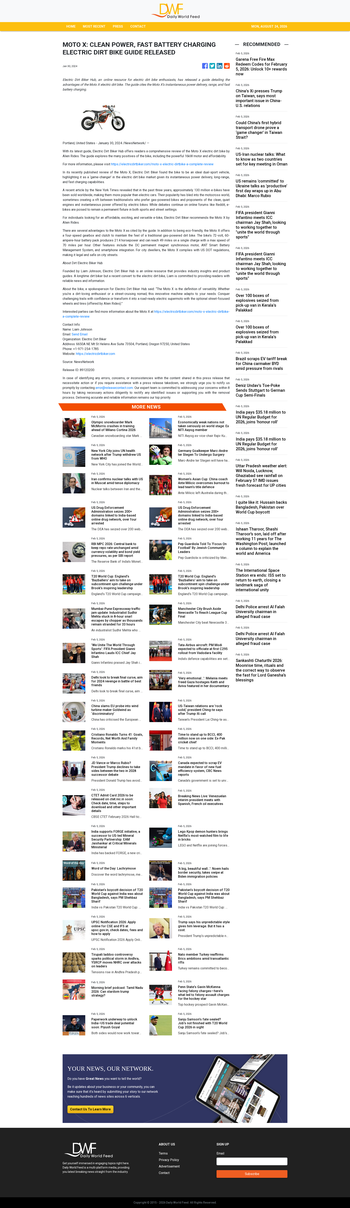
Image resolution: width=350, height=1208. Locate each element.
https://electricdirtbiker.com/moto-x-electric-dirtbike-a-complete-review (162, 164)
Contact (164, 1173)
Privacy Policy (169, 1160)
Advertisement (169, 1166)
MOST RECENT (94, 26)
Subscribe (252, 1174)
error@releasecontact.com (114, 388)
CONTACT (138, 26)
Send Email (80, 334)
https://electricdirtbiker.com (95, 354)
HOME (71, 26)
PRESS (118, 26)
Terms (163, 1153)
